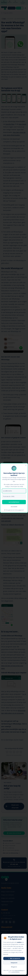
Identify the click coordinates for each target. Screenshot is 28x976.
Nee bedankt (14, 506)
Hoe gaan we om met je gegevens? (15, 510)
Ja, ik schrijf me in (14, 502)
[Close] (26, 465)
